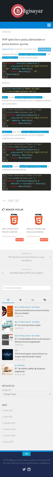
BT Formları (20, 365)
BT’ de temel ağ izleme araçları (27, 325)
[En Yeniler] (8, 300)
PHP (16, 350)
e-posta (10, 201)
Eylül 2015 (8, 416)
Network (36, 307)
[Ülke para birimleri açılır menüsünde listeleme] (38, 219)
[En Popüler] (20, 300)
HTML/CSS (6, 32)
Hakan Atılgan (8, 49)
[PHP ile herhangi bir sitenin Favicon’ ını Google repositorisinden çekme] (7, 354)
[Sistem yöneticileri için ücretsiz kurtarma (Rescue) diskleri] (7, 311)
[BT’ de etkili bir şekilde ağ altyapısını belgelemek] (7, 369)
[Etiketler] (45, 300)
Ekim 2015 (8, 410)
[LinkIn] (29, 469)
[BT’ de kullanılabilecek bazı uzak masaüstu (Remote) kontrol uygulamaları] (7, 339)
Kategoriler (6, 390)
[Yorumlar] (32, 300)
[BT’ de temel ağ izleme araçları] (7, 326)
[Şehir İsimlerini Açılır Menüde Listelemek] (14, 219)
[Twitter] (24, 469)
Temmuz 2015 (9, 429)
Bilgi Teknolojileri (22, 307)
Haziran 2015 (9, 435)
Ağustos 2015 (9, 423)
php (17, 201)
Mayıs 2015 (8, 441)
